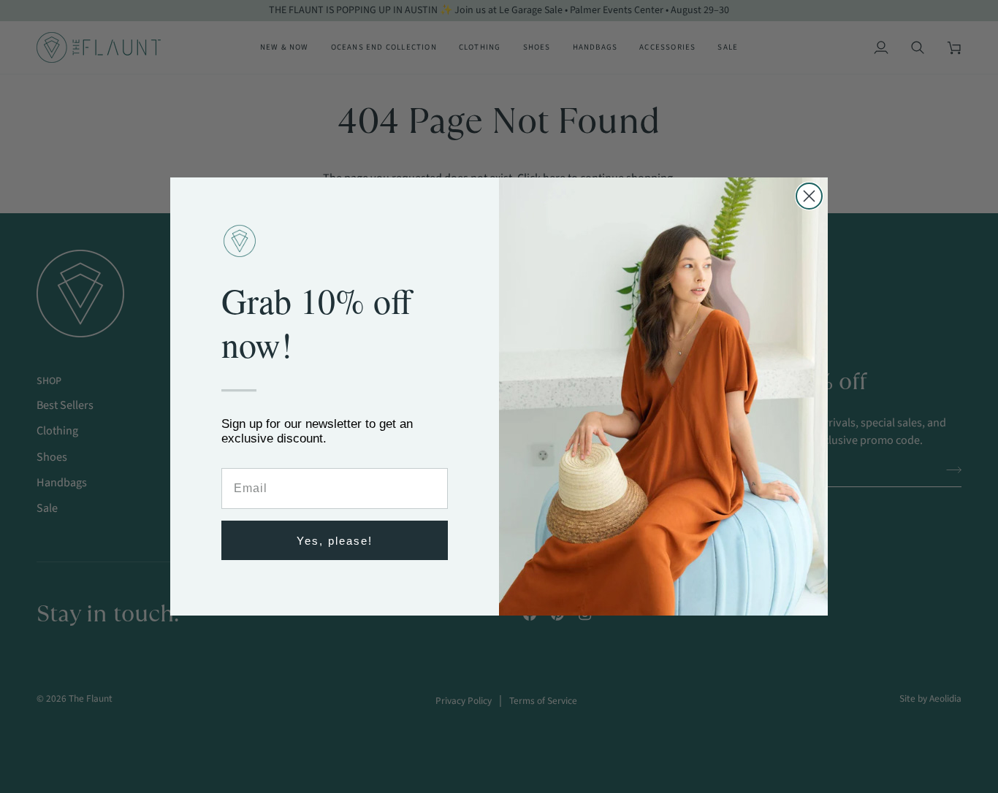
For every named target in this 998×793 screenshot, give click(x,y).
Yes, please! (335, 541)
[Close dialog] (809, 196)
